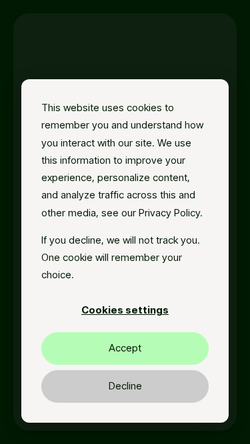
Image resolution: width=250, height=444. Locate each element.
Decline (125, 385)
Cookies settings (125, 310)
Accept (125, 347)
